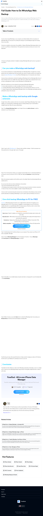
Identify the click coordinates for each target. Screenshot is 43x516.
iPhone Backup (29, 462)
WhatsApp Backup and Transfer (11, 474)
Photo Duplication (19, 470)
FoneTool (5, 1)
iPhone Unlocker (8, 462)
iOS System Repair (34, 466)
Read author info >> (7, 412)
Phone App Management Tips (11, 7)
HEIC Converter (8, 470)
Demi (6, 26)
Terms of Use (25, 513)
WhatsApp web (13, 148)
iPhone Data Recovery (9, 466)
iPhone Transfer (19, 462)
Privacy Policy (18, 513)
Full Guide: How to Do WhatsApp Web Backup (25, 7)
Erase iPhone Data (22, 466)
